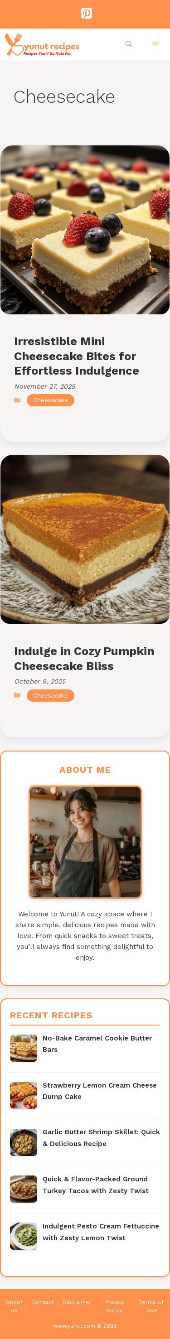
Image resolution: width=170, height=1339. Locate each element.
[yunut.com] (42, 44)
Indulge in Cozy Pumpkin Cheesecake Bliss (84, 658)
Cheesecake (50, 400)
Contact (42, 1302)
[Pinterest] (83, 13)
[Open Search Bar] (130, 44)
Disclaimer (77, 1302)
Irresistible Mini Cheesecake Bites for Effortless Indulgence (76, 355)
